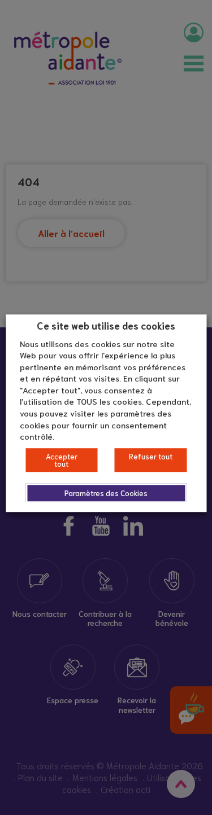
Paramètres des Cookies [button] (106, 493)
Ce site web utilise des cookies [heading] (106, 325)
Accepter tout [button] (61, 460)
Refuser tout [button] (150, 456)
